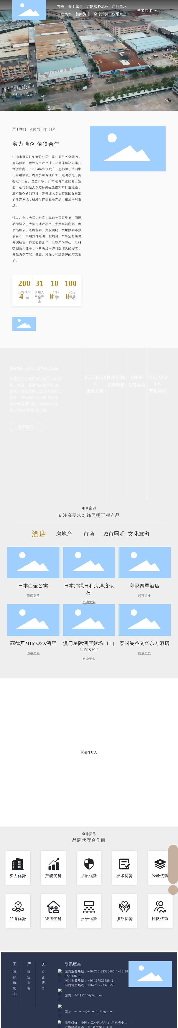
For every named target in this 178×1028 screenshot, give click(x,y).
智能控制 (156, 815)
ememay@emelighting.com (93, 1011)
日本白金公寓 (33, 586)
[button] (156, 52)
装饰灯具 (22, 815)
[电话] (173, 850)
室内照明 (67, 815)
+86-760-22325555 (101, 985)
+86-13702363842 (100, 980)
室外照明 (111, 815)
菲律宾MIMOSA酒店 (33, 643)
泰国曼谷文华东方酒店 (145, 643)
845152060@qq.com (89, 995)
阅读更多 (33, 595)
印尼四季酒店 (145, 586)
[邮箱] (173, 859)
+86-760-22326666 (101, 971)
